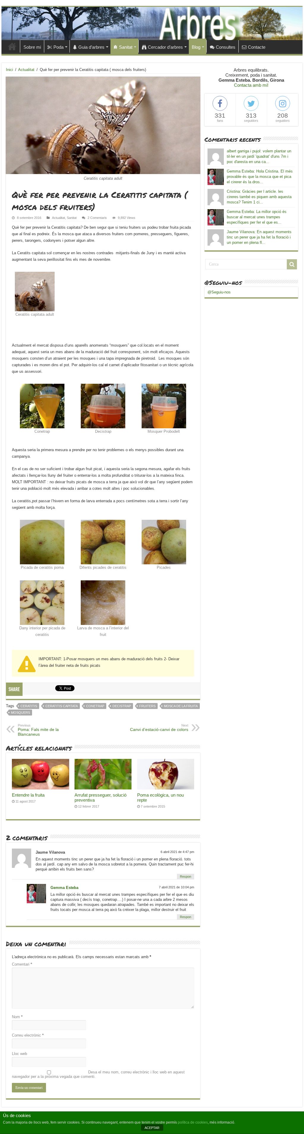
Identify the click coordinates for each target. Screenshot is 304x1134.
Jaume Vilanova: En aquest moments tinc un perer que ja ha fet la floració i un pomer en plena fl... (259, 237)
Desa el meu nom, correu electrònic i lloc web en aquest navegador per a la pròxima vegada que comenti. (98, 1074)
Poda (58, 47)
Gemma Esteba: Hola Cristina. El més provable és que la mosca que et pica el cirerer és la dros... (260, 176)
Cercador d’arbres (165, 47)
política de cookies (193, 1122)
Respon (185, 876)
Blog (196, 47)
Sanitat (125, 47)
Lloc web (19, 1053)
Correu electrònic (28, 1035)
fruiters (147, 706)
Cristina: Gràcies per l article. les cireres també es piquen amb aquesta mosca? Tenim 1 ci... (259, 196)
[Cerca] (292, 264)
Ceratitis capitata (61, 706)
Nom (17, 1017)
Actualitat (26, 69)
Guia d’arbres (91, 47)
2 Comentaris (97, 217)
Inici (12, 46)
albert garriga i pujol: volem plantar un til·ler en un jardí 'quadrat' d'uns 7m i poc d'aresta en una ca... (259, 156)
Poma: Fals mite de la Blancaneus (38, 730)
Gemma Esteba (64, 887)
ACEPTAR (152, 1128)
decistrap (122, 706)
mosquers (20, 712)
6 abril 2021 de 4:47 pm (177, 852)
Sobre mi (32, 47)
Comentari (22, 964)
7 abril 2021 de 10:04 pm (176, 887)
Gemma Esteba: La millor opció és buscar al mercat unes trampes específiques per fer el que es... (256, 217)
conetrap (95, 706)
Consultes (225, 47)
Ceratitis (28, 706)
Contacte (256, 47)
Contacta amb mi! (251, 85)
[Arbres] (152, 23)
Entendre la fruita (28, 794)
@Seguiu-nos (223, 282)
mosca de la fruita (181, 706)
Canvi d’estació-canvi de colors (159, 728)
